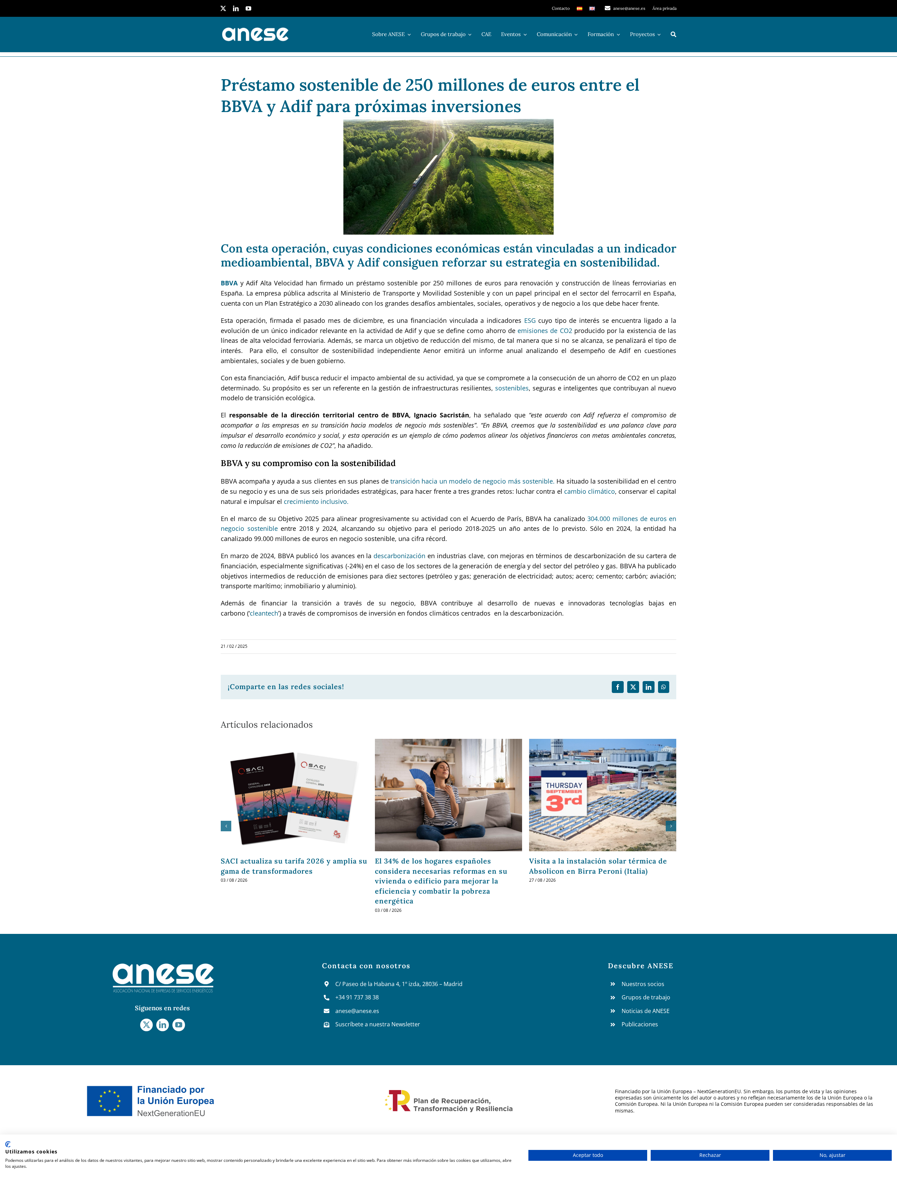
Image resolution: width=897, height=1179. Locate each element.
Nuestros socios (643, 984)
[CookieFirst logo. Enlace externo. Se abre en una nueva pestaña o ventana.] (8, 1144)
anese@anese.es (357, 1011)
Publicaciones (640, 1024)
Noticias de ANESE (646, 1011)
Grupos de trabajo (646, 997)
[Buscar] (673, 34)
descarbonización (399, 556)
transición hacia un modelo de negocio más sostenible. (472, 481)
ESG (530, 320)
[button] (226, 826)
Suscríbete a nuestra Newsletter (377, 1024)
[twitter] (223, 8)
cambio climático (589, 491)
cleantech (264, 613)
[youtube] (248, 8)
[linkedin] (236, 8)
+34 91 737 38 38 (357, 997)
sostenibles (512, 388)
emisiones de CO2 (545, 330)
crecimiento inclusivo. (317, 501)
